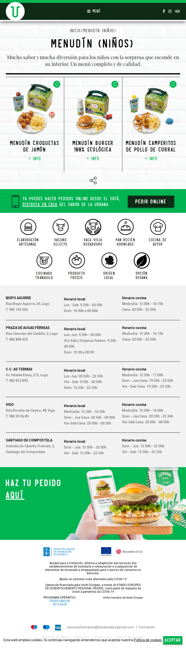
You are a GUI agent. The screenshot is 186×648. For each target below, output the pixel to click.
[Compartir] (93, 180)
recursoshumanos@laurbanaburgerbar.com (100, 627)
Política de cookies (148, 640)
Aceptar (173, 640)
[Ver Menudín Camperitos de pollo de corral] (151, 112)
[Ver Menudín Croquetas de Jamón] (34, 109)
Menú (96, 11)
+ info (35, 158)
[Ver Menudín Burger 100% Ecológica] (93, 112)
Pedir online (151, 201)
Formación (147, 627)
